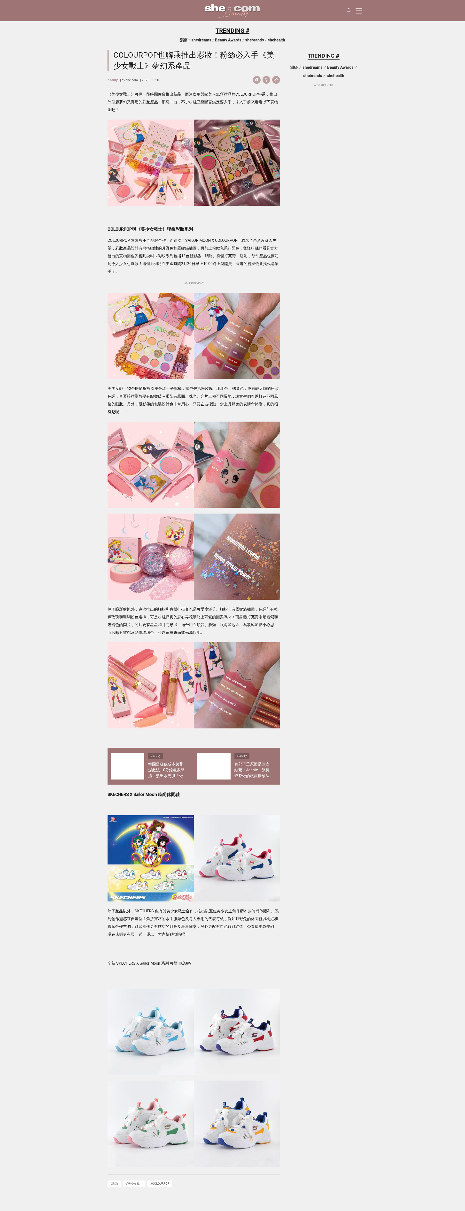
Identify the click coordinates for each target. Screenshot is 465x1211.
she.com (132, 80)
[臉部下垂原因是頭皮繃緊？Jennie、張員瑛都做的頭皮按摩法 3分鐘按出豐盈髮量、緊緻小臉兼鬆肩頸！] (214, 766)
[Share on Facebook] (257, 80)
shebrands (254, 40)
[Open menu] (359, 10)
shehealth (276, 40)
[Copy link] (276, 80)
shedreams (201, 40)
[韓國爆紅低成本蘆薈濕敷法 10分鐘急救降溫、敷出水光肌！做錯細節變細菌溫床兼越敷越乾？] (127, 766)
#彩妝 (114, 1183)
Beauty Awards (228, 40)
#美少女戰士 (134, 1183)
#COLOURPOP (159, 1183)
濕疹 (184, 40)
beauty (113, 80)
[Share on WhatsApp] (266, 80)
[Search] (348, 10)
